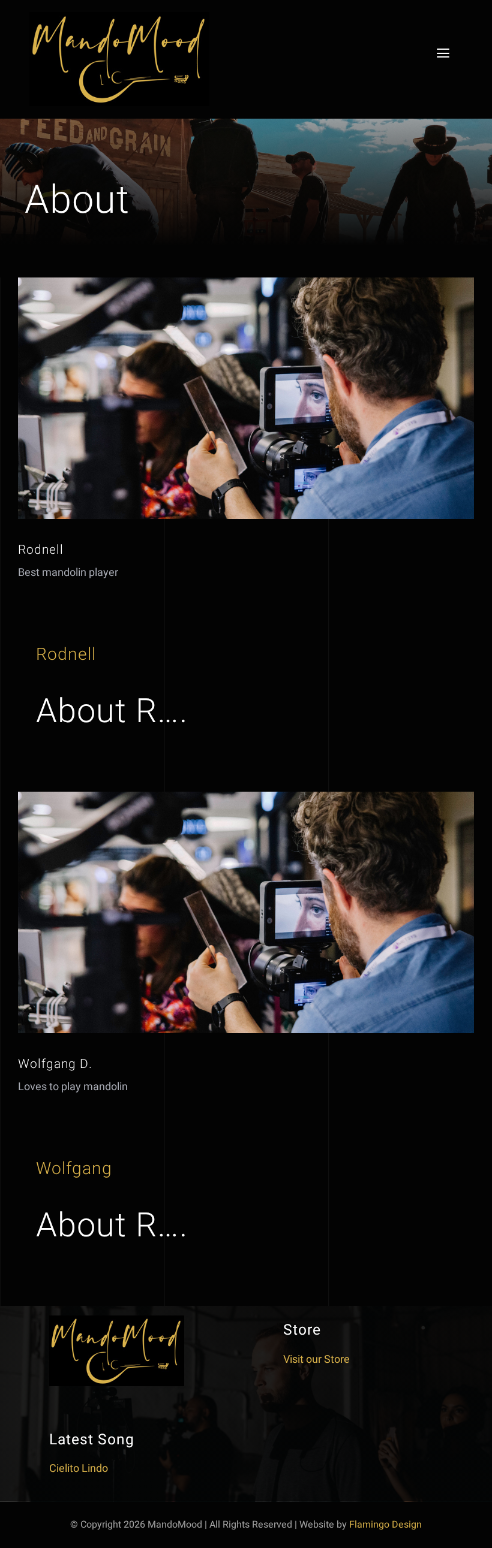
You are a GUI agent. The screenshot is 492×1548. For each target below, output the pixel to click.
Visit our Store (316, 1359)
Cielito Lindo (78, 1469)
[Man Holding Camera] (246, 282)
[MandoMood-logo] (119, 17)
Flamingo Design (385, 1524)
